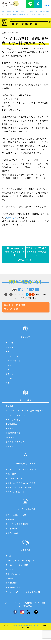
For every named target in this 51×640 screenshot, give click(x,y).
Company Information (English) (20, 560)
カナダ (8, 351)
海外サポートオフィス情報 (17, 565)
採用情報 (9, 578)
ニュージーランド (13, 360)
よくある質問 (11, 528)
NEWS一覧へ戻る (26, 260)
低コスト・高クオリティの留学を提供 (21, 469)
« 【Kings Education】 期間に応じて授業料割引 (15, 251)
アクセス (9, 569)
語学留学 (9, 406)
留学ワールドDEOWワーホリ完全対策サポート (25, 410)
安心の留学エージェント (16, 478)
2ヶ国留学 (10, 437)
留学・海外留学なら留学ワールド (26, 625)
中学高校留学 (11, 424)
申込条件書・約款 (13, 587)
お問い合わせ (12, 217)
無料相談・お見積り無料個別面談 (14, 306)
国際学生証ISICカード (15, 491)
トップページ (14, 602)
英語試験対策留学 (13, 432)
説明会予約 (10, 519)
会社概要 (9, 556)
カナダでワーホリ (13, 419)
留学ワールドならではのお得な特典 (20, 483)
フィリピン (10, 365)
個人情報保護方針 (13, 583)
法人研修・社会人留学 (15, 441)
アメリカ (9, 342)
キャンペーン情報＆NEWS (17, 524)
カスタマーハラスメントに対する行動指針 (23, 592)
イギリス (9, 347)
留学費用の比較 (12, 533)
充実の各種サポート (14, 474)
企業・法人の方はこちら (16, 574)
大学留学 (9, 428)
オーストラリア (12, 356)
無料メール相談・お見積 (16, 515)
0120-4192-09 (28, 290)
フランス (9, 374)
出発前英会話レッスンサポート (19, 487)
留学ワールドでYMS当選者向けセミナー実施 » (36, 251)
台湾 (7, 383)
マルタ (8, 369)
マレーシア (10, 378)
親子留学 (9, 446)
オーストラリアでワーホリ (17, 415)
